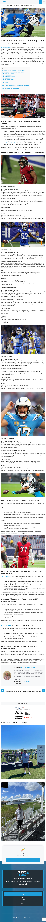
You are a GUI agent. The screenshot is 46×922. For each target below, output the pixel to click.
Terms (23, 901)
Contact (23, 899)
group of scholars (27, 881)
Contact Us (23, 860)
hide (8, 68)
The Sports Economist (20, 917)
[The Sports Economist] (4, 2)
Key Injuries (6, 625)
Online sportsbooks (6, 576)
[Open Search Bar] (40, 2)
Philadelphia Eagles (11, 142)
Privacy (23, 903)
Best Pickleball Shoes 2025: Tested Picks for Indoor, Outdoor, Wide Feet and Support (32, 691)
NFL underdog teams (6, 47)
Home (2, 5)
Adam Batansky (28, 668)
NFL (22, 683)
